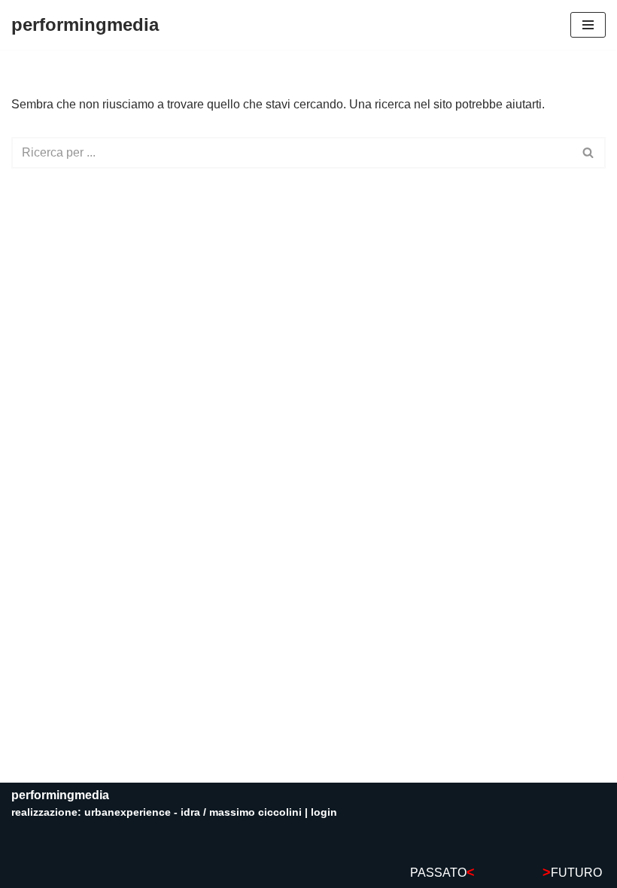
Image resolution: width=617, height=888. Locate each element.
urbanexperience (127, 812)
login (324, 812)
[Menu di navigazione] (588, 25)
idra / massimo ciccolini (241, 812)
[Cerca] (589, 153)
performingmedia (60, 795)
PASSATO (442, 872)
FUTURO (572, 872)
